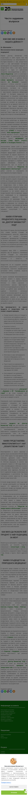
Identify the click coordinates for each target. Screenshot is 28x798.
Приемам (14, 792)
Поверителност (6, 782)
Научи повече (13, 787)
